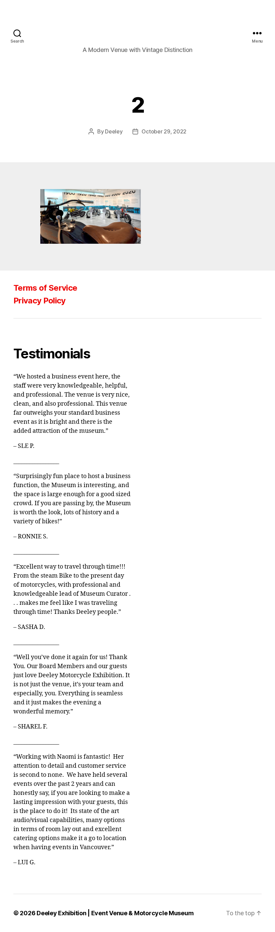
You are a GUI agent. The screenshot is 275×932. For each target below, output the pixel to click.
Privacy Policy (39, 300)
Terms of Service (45, 288)
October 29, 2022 (164, 131)
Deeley (113, 131)
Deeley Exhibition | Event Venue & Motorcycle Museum (115, 913)
